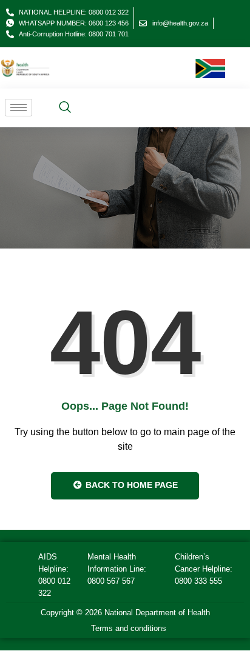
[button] (65, 108)
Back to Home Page (130, 485)
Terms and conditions (128, 628)
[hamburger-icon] (18, 107)
